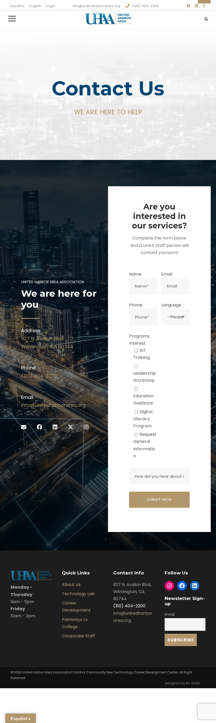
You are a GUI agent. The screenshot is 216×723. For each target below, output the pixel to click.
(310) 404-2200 (39, 376)
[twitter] (70, 427)
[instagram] (204, 5)
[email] (23, 427)
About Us (71, 585)
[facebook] (188, 5)
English (35, 5)
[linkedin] (196, 5)
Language (171, 305)
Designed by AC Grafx (182, 683)
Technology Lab (78, 594)
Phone (135, 305)
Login (50, 5)
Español (17, 5)
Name (135, 274)
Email (166, 274)
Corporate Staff (78, 636)
